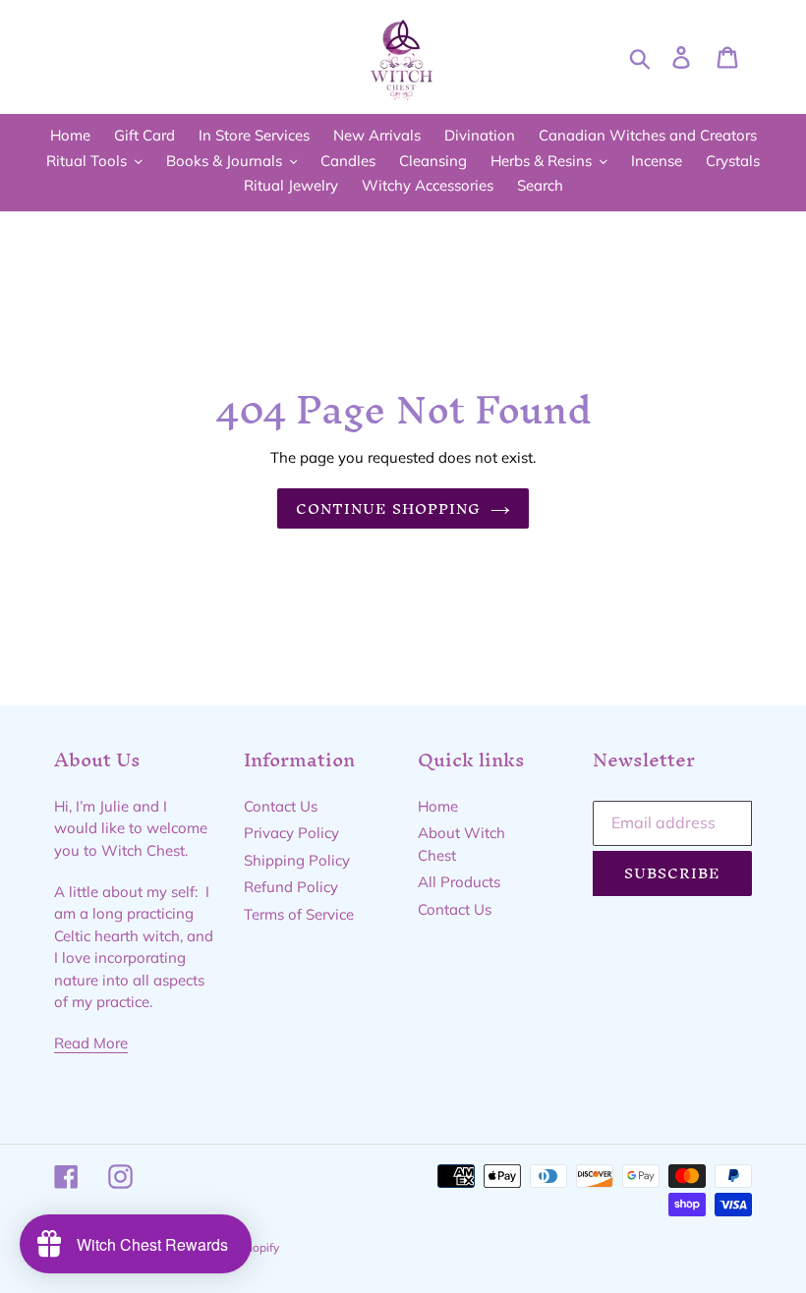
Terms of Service (299, 914)
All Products (459, 881)
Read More (91, 1043)
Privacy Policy (291, 832)
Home (438, 806)
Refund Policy (291, 886)
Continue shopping (389, 508)
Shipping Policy (297, 860)
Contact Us (280, 806)
